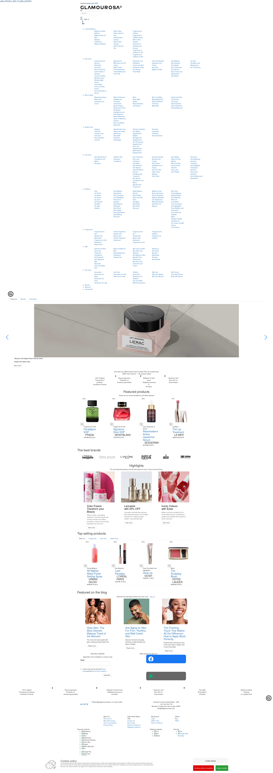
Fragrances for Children (157, 233)
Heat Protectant (138, 170)
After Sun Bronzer (158, 276)
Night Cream (118, 67)
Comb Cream (175, 165)
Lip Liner (97, 200)
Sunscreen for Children (137, 277)
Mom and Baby (157, 97)
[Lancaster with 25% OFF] (136, 486)
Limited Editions (90, 29)
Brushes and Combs (156, 160)
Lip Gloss (97, 195)
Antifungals (117, 140)
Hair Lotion (175, 170)
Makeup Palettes (100, 44)
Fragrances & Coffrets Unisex (138, 36)
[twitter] (87, 704)
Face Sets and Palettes (176, 213)
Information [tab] (33, 299)
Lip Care (193, 61)
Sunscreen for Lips (100, 283)
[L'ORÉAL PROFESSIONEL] (87, 457)
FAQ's (177, 721)
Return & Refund (157, 723)
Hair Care (88, 155)
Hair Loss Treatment (136, 160)
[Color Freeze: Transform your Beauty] (99, 486)
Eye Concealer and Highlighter (119, 196)
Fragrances (89, 229)
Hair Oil (135, 172)
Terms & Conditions (110, 723)
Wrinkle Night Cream (98, 81)
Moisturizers (118, 61)
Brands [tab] (23, 299)
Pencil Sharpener (158, 195)
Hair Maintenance (100, 157)
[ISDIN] (185, 457)
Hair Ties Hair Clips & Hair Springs (156, 172)
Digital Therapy (157, 69)
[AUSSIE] (166, 457)
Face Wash (136, 72)
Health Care (89, 127)
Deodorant (98, 242)
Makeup (87, 189)
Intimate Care (99, 133)
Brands (87, 285)
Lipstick (96, 208)
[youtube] (81, 704)
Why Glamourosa (109, 721)
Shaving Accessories (156, 258)
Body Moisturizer (119, 116)
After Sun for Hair (119, 276)
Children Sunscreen (136, 273)
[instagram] (83, 704)
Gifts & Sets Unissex (117, 43)
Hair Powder (175, 172)
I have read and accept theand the (95, 670)
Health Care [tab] (114, 538)
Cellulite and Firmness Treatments (118, 101)
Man (86, 246)
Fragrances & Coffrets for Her (138, 51)
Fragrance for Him (100, 240)
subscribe (107, 675)
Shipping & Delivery (133, 727)
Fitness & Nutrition (139, 129)
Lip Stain (97, 206)
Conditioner (117, 161)
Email (82, 660)
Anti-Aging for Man (139, 255)
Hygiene (97, 129)
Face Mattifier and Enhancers (177, 209)
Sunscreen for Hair (120, 274)
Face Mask (98, 84)
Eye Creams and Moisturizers (176, 73)
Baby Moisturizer (157, 99)
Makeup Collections (98, 41)
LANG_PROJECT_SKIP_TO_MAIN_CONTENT (16, 1)
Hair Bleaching (195, 159)
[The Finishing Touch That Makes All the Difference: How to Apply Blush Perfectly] (175, 611)
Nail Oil (135, 193)
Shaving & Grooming (155, 250)
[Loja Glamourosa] (136, 7)
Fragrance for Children (156, 237)
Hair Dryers (156, 163)
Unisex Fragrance (120, 232)
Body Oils (117, 125)
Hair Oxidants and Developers (196, 177)
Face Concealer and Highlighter (176, 205)
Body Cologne (118, 106)
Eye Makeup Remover (118, 215)
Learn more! (18, 368)
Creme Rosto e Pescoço (99, 73)
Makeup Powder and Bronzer (176, 220)
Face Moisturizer (119, 69)
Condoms (155, 133)
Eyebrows (117, 206)
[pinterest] (85, 704)
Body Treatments (119, 97)
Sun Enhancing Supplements (138, 143)
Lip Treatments (195, 67)
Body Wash (136, 99)
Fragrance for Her (139, 242)
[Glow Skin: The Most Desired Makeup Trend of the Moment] (98, 611)
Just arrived (89, 289)
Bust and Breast (119, 123)
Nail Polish (136, 204)
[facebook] (86, 704)
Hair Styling (175, 157)
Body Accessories (100, 97)
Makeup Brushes (157, 202)
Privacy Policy (108, 725)
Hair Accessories (157, 157)
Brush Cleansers (157, 193)
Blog (176, 719)
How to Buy (131, 723)
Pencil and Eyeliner (117, 201)
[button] (7, 337)
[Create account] (82, 21)
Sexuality (155, 129)
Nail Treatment (176, 104)
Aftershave (98, 238)
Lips (95, 191)
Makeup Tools (156, 191)
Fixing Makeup (176, 193)
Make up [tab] (82, 538)
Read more (92, 646)
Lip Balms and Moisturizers (195, 64)
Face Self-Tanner (177, 274)
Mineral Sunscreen (139, 283)
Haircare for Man (100, 249)
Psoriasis (117, 138)
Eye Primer (117, 208)
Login (153, 719)
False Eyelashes (119, 212)
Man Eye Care (137, 261)
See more (91, 527)
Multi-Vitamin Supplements (137, 151)
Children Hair (118, 157)
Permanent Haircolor (194, 173)
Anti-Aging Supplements (137, 132)
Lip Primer (97, 193)
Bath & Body (89, 95)
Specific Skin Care (120, 129)
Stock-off (88, 287)
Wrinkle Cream (99, 78)
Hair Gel (174, 168)
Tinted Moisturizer (120, 72)
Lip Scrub (97, 197)
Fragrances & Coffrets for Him (138, 55)
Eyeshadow (117, 193)
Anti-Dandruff (137, 165)
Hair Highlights (195, 165)
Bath (134, 97)
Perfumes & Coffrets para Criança (137, 46)
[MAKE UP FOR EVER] (146, 457)
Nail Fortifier (137, 195)
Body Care (98, 99)
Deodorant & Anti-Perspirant (120, 109)
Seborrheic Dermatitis (117, 134)
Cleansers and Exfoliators (138, 62)
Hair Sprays (137, 168)
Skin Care (88, 59)
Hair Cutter (155, 176)
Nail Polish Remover (136, 207)
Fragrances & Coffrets (137, 32)
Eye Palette (117, 210)
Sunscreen (98, 272)
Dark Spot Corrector (97, 66)
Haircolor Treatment (193, 162)
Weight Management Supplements (137, 138)
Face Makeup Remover (175, 198)
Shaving (154, 253)
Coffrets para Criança (118, 38)
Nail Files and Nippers (156, 205)
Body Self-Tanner (177, 276)
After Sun (155, 272)
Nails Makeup (137, 191)
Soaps (135, 101)
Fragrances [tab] (92, 538)
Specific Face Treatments (137, 258)
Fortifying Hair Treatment (137, 175)
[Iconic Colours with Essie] (173, 486)
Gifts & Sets (117, 31)
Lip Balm (97, 204)
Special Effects (176, 195)
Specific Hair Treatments (137, 186)
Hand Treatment (176, 106)
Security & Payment (134, 725)
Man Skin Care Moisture (138, 252)
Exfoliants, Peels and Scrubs (138, 68)
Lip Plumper (98, 202)
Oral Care (97, 136)
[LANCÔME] (127, 457)
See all (152, 597)
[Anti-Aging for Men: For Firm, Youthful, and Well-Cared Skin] (136, 611)
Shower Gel (98, 236)
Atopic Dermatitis (119, 131)
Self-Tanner (175, 272)
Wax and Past (175, 163)
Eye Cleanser (175, 63)
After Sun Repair (157, 274)
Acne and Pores (99, 69)
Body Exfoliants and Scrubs (138, 105)
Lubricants (155, 131)
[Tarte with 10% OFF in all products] (136, 330)
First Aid (97, 131)
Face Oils (117, 74)
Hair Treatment (138, 157)
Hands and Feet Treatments (176, 98)
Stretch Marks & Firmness (157, 102)
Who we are (107, 719)
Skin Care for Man (139, 249)
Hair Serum (136, 178)
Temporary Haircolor (194, 169)
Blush (173, 217)
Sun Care (88, 270)
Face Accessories (158, 61)
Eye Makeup (175, 61)
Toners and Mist (99, 76)
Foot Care (174, 101)
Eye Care (155, 67)
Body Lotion (98, 244)
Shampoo (97, 163)
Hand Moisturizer (177, 108)
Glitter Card (155, 721)
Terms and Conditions (99, 671)
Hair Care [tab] (103, 538)
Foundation (175, 202)
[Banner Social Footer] (166, 659)
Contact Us (131, 721)
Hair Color (193, 157)
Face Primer (175, 227)
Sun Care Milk (137, 281)
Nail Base (136, 202)
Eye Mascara (118, 204)
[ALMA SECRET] (107, 457)
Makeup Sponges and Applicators (158, 198)
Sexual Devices (157, 136)
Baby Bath (155, 106)
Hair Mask (136, 163)
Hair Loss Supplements (137, 147)
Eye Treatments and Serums (176, 68)
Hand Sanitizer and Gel (99, 139)
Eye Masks (175, 76)
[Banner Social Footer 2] (166, 676)
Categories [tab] (13, 299)
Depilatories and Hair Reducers (119, 113)
